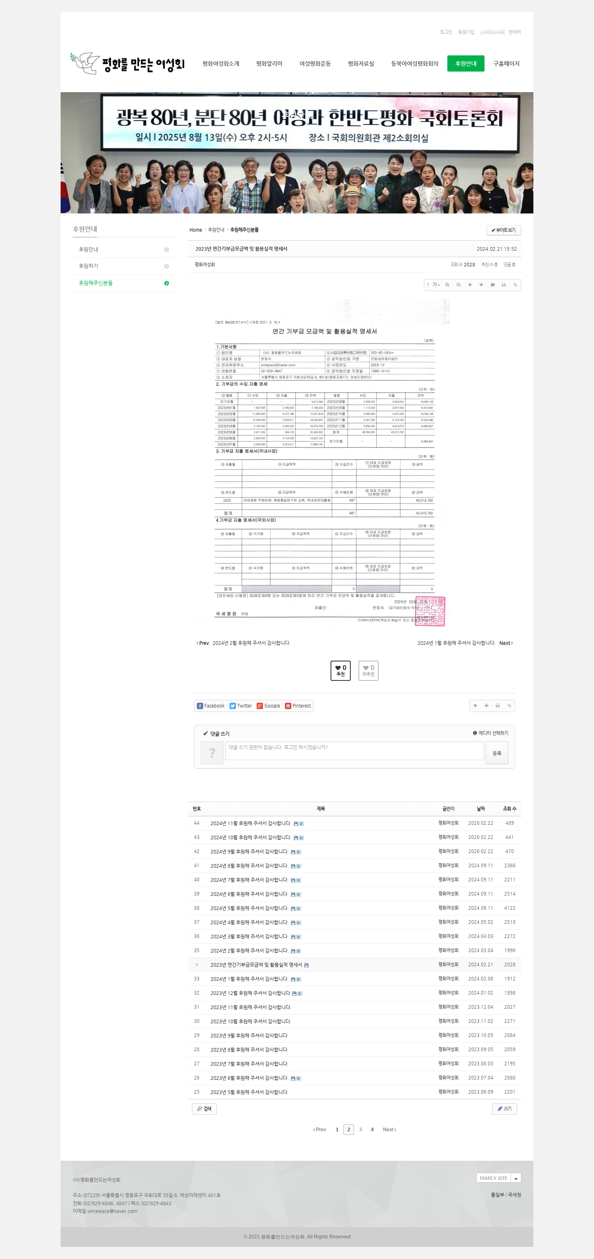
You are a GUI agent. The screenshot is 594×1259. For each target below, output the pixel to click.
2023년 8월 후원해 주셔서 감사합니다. (250, 1049)
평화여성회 (205, 264)
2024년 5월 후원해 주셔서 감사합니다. (250, 908)
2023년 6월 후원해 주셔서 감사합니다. (250, 1078)
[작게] (458, 285)
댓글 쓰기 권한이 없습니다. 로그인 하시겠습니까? (278, 747)
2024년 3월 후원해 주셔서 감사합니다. (250, 936)
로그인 (446, 32)
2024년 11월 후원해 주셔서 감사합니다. (252, 823)
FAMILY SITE (494, 1178)
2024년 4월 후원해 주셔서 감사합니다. (250, 922)
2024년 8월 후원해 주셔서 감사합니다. (250, 865)
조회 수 (509, 808)
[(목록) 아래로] (481, 285)
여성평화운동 (315, 63)
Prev (320, 1129)
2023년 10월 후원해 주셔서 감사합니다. (251, 1021)
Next (388, 1129)
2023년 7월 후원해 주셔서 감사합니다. (250, 1064)
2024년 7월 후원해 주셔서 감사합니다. (250, 880)
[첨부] (515, 285)
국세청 (514, 1195)
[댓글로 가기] (492, 285)
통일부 (497, 1195)
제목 (321, 808)
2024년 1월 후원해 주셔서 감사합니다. (250, 979)
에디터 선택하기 (493, 733)
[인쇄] (504, 285)
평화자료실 (361, 63)
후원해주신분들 (96, 283)
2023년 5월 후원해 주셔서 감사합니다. (250, 1092)
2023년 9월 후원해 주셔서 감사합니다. (250, 1035)
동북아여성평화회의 (414, 63)
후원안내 (465, 63)
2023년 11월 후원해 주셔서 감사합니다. (251, 1007)
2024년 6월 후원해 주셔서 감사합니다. (250, 894)
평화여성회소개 (220, 63)
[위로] (470, 285)
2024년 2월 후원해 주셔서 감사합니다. (250, 950)
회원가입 (466, 32)
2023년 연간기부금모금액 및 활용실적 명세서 (241, 248)
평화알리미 (269, 63)
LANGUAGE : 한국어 (500, 32)
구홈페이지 (506, 63)
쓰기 (507, 1108)
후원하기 (88, 266)
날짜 (481, 808)
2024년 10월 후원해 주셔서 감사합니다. (252, 837)
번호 (197, 808)
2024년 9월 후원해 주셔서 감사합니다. (250, 851)
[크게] (447, 285)
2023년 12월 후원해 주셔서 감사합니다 (251, 993)
